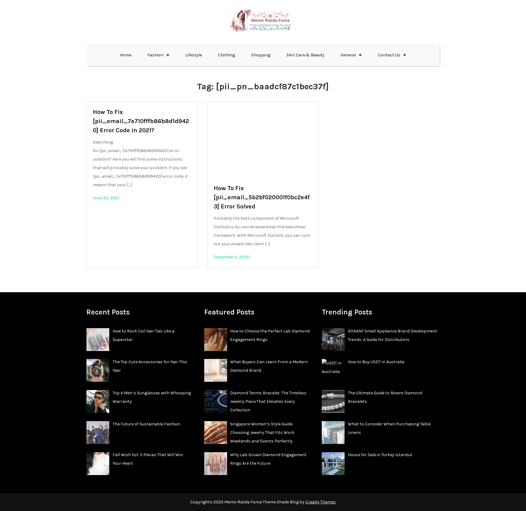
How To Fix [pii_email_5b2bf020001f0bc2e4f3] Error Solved (262, 197)
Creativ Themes (320, 502)
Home (125, 55)
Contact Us (389, 55)
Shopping (260, 55)
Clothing (226, 55)
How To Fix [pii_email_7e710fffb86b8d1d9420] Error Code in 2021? (141, 121)
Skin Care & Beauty (305, 55)
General (348, 55)
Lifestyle (193, 55)
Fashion (155, 55)
